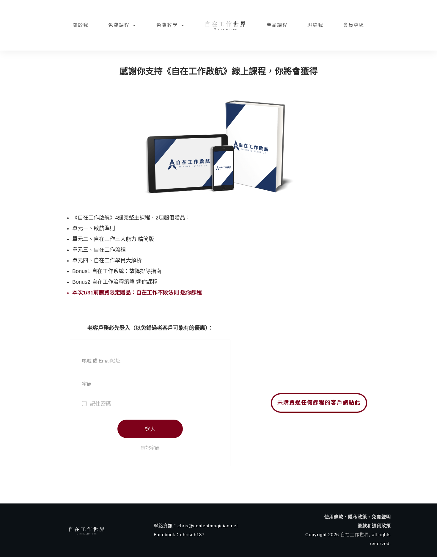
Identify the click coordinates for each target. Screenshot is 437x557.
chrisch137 (192, 534)
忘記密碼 (150, 448)
